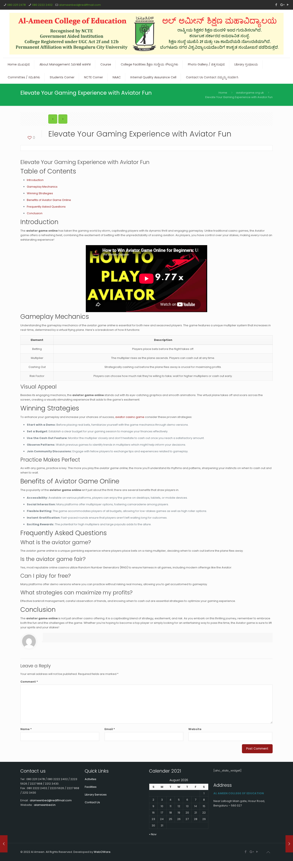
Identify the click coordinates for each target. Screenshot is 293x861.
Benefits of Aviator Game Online (49, 200)
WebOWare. (102, 852)
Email (109, 729)
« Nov (152, 834)
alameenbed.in (45, 805)
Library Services (96, 795)
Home (223, 93)
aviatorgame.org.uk (250, 93)
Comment (29, 682)
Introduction (35, 180)
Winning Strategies (40, 193)
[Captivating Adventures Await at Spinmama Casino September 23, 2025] (289, 843)
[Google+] (282, 4)
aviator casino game (129, 417)
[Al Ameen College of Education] (146, 34)
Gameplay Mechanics (42, 187)
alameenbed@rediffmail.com (80, 5)
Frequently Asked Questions (46, 207)
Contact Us (92, 802)
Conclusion (34, 213)
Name (26, 729)
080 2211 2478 (16, 5)
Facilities (91, 787)
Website (194, 729)
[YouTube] (287, 4)
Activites (90, 779)
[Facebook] (276, 4)
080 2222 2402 (42, 5)
